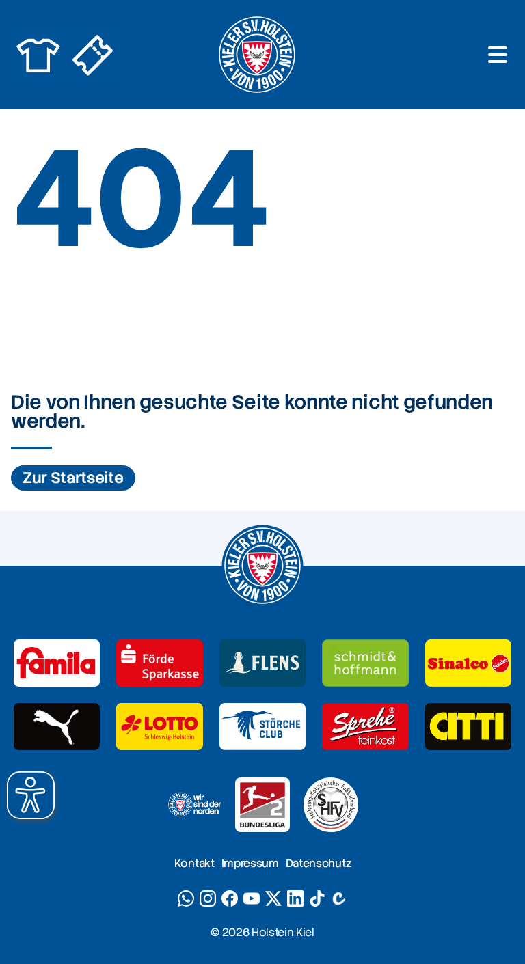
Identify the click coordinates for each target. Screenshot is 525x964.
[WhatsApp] (186, 898)
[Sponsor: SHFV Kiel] (331, 804)
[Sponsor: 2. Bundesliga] (262, 804)
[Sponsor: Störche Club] (262, 726)
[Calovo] (339, 898)
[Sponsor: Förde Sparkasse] (159, 663)
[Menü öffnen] (497, 54)
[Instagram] (208, 898)
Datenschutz (318, 863)
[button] (31, 795)
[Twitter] (273, 898)
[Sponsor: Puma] (57, 726)
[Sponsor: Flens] (262, 663)
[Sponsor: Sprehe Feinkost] (365, 726)
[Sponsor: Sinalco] (468, 663)
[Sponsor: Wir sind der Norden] (194, 804)
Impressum (250, 863)
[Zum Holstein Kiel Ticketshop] (93, 54)
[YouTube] (251, 898)
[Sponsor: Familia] (57, 663)
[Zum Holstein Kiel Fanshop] (38, 54)
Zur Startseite (73, 478)
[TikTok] (317, 898)
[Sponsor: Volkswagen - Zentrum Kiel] (365, 663)
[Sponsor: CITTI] (468, 726)
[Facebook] (229, 898)
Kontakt (194, 863)
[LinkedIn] (295, 898)
